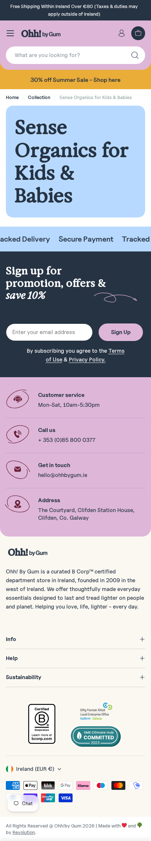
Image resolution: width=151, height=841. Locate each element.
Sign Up (120, 332)
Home (12, 97)
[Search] (134, 55)
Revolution (23, 832)
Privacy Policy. (87, 359)
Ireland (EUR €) (35, 769)
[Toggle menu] (10, 33)
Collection (39, 97)
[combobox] (75, 55)
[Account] (121, 33)
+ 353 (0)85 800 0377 (66, 440)
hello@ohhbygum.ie (62, 475)
